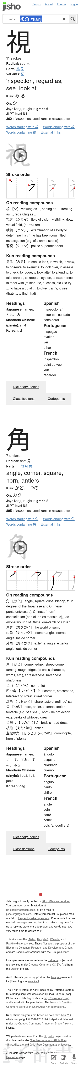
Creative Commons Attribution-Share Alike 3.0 (45, 1023)
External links (51, 132)
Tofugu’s (56, 977)
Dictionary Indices (26, 386)
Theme (61, 4)
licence (65, 952)
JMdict (32, 939)
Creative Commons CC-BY (44, 964)
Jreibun (15, 969)
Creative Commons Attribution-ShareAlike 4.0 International (38, 1004)
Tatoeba (53, 960)
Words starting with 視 (22, 126)
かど (19, 487)
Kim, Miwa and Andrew (56, 901)
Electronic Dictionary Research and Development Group (39, 947)
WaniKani (33, 981)
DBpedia (49, 1036)
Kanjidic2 (42, 939)
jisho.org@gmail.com (18, 914)
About (49, 4)
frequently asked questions (33, 918)
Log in (74, 4)
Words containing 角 (21, 524)
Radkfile (11, 943)
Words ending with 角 (59, 518)
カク (17, 494)
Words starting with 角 (22, 518)
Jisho (11, 6)
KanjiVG (66, 1015)
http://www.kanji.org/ (56, 998)
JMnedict (55, 939)
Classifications (23, 398)
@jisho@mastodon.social (21, 910)
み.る (20, 95)
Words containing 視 (21, 132)
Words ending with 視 (59, 126)
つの (34, 487)
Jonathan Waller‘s (44, 1053)
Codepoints (56, 398)
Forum (36, 4)
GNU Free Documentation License (50, 1044)
